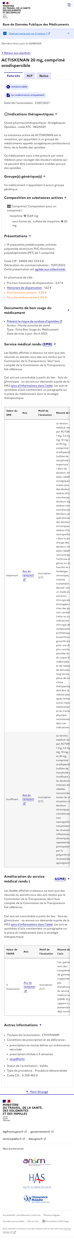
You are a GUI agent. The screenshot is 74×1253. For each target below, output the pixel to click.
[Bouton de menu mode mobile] (69, 4)
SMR (47, 344)
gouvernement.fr (40, 1132)
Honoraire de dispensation (24, 288)
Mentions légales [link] (52, 1215)
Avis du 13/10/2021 (28, 573)
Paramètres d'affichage (57, 1221)
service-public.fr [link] (12, 1139)
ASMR (60, 878)
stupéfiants (17, 1059)
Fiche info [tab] (13, 76)
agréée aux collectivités (50, 269)
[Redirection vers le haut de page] (57, 114)
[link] (36, 24)
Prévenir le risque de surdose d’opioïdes (33, 321)
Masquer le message (68, 33)
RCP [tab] (30, 76)
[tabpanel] (37, 583)
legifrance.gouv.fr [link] (13, 1132)
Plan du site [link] (33, 1221)
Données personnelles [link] (13, 1221)
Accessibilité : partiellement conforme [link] (22, 1215)
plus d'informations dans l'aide (32, 386)
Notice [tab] (43, 76)
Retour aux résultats (17, 53)
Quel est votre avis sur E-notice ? (28, 33)
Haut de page (39, 1092)
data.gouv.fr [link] (36, 1139)
